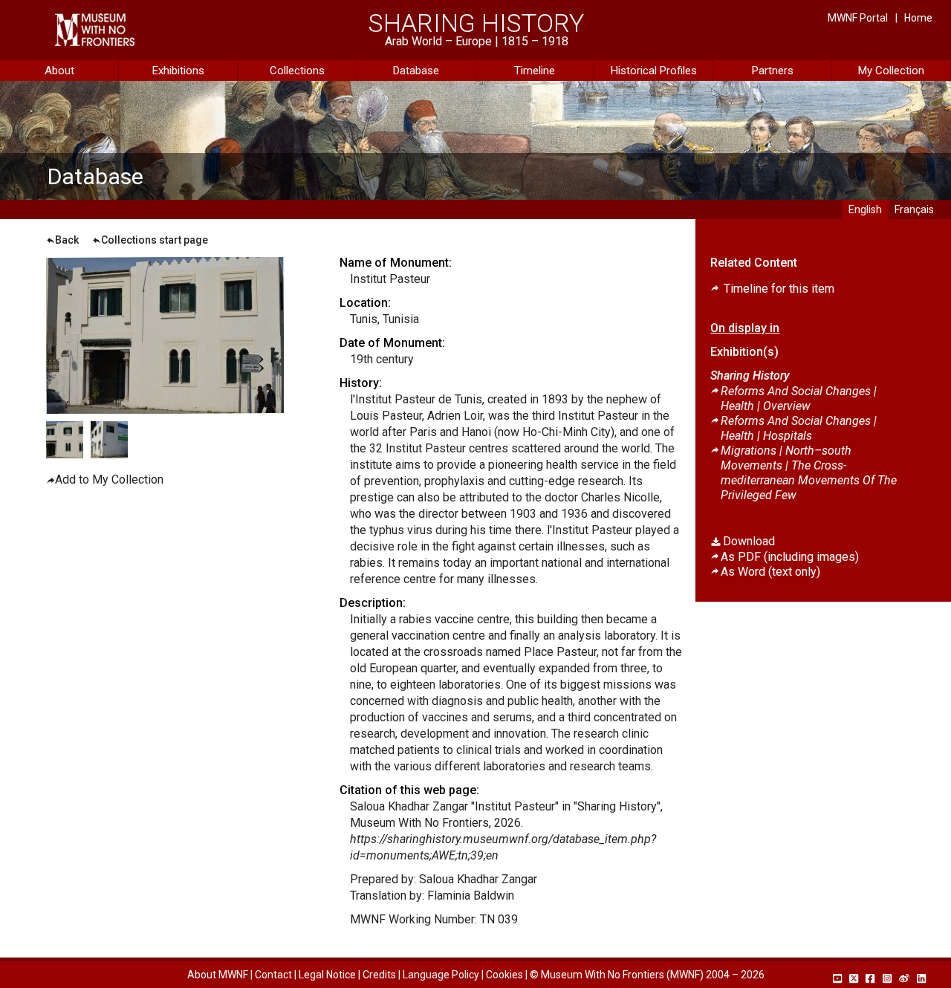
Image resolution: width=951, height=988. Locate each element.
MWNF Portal (858, 18)
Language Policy (441, 975)
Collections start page (154, 240)
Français (914, 209)
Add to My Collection (109, 479)
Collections (297, 70)
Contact (273, 975)
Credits (379, 975)
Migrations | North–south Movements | (809, 472)
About (59, 70)
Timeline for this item (777, 289)
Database (416, 70)
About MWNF (217, 975)
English (865, 209)
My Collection (891, 70)
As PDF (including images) (790, 557)
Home (918, 18)
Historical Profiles (654, 70)
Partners (772, 70)
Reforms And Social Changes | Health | (799, 398)
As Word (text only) (770, 572)
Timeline (534, 70)
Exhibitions (178, 70)
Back (67, 240)
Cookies (504, 975)
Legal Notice (327, 975)
